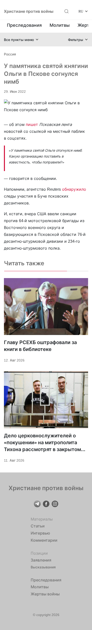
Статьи (38, 525)
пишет (32, 124)
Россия (10, 54)
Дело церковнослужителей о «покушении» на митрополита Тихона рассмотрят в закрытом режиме (42, 443)
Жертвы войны (45, 593)
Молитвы (60, 25)
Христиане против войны (28, 11)
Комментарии (44, 540)
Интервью (40, 533)
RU (81, 11)
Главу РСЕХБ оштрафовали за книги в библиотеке (40, 345)
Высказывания (43, 567)
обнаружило (74, 189)
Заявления (41, 560)
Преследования (24, 25)
